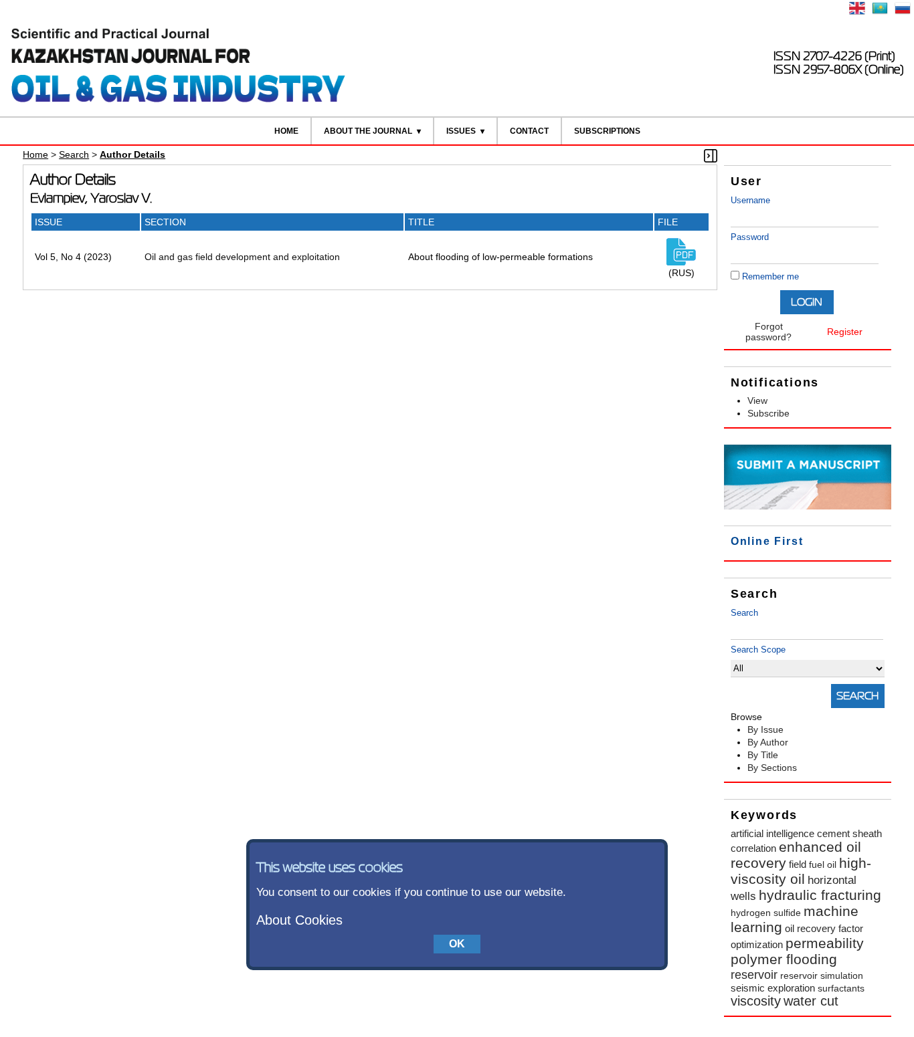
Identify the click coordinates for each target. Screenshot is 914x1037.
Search (744, 613)
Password (750, 237)
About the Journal (368, 131)
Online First (767, 541)
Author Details (132, 154)
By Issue (765, 729)
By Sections (772, 767)
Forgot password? (768, 331)
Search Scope (758, 650)
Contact (529, 131)
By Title (762, 755)
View (757, 400)
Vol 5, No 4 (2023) (73, 256)
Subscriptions (607, 131)
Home (286, 131)
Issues (461, 131)
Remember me (770, 276)
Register (844, 331)
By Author (767, 742)
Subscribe (768, 413)
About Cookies (299, 920)
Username (750, 200)
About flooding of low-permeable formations (500, 256)
